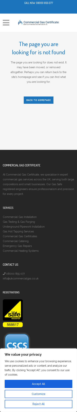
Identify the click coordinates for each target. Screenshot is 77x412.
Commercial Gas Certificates (20, 236)
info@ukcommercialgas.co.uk (20, 278)
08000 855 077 (44, 2)
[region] (38, 380)
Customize (38, 393)
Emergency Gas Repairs (17, 245)
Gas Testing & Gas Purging (19, 221)
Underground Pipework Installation (24, 226)
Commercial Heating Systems (21, 250)
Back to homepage (38, 100)
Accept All (38, 383)
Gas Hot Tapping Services (18, 231)
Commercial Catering (16, 241)
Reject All (39, 404)
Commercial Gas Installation (20, 216)
